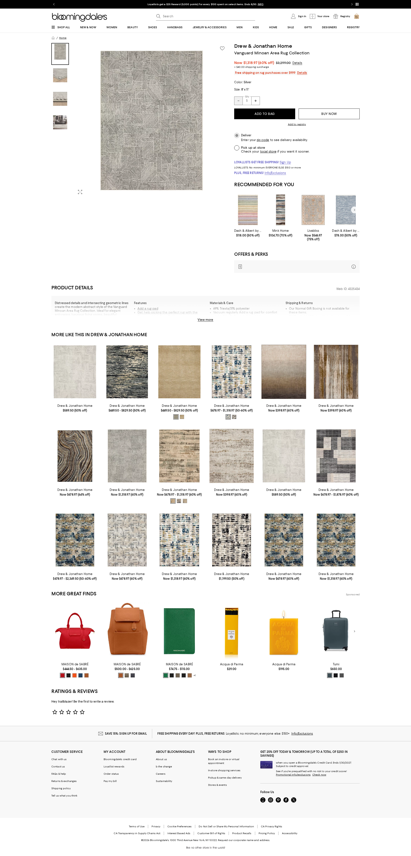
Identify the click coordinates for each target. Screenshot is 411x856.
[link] (248, 233)
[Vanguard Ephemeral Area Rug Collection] (179, 456)
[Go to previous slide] (54, 4)
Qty (247, 96)
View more (205, 319)
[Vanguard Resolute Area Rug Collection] (336, 456)
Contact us (58, 766)
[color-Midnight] (228, 417)
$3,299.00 (283, 63)
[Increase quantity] (255, 101)
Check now (319, 774)
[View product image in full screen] (80, 192)
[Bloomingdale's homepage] (53, 38)
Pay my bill (110, 781)
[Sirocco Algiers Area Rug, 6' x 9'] (283, 456)
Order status (111, 773)
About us (161, 759)
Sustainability (164, 781)
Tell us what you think (64, 795)
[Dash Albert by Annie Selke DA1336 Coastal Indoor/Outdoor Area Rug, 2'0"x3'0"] (346, 210)
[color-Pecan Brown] (86, 675)
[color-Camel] (173, 501)
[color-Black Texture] (336, 675)
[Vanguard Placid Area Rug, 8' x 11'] (336, 540)
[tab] (60, 54)
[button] (140, 120)
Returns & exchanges (64, 781)
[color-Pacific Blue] (80, 675)
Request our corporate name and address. (244, 840)
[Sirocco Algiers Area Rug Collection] (74, 371)
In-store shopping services (224, 770)
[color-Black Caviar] (68, 675)
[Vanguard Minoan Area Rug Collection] (127, 456)
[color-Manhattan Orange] (74, 675)
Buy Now (329, 114)
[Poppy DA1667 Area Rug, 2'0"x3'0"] (248, 210)
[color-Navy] (179, 501)
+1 (195, 675)
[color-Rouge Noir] (184, 675)
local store (268, 151)
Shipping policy (61, 788)
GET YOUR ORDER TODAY (164, 4)
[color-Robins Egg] (185, 501)
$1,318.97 (258, 63)
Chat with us (59, 759)
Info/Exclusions (275, 173)
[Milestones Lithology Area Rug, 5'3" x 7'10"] (336, 371)
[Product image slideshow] (151, 120)
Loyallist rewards (114, 766)
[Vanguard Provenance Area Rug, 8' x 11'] (179, 540)
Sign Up (285, 162)
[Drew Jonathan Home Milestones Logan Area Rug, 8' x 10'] (74, 456)
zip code (263, 140)
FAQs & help (58, 773)
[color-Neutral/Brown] (176, 417)
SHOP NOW (255, 4)
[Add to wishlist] (222, 48)
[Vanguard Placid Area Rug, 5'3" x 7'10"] (283, 540)
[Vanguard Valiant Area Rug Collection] (127, 540)
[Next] (354, 210)
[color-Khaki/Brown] (182, 417)
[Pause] (357, 4)
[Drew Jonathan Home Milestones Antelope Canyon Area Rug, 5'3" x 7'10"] (231, 456)
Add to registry (297, 124)
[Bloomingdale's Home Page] (79, 17)
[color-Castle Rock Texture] (342, 675)
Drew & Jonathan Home (263, 46)
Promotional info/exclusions (293, 774)
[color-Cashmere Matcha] (178, 675)
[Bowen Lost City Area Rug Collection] (179, 371)
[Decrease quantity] (238, 101)
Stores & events (217, 784)
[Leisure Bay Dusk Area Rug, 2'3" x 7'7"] (280, 210)
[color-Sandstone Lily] (190, 675)
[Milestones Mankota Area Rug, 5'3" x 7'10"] (283, 371)
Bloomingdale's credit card (120, 759)
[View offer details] (297, 266)
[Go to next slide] (351, 4)
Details (297, 63)
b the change (164, 766)
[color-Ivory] (234, 417)
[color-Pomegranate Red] (62, 675)
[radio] (176, 417)
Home (62, 37)
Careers (160, 773)
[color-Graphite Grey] (133, 675)
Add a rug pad (147, 308)
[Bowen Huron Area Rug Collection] (127, 371)
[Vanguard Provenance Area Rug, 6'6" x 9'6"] (231, 540)
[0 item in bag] (357, 16)
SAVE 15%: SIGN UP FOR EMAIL (126, 733)
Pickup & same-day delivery (225, 777)
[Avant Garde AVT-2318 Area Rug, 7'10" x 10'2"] (313, 210)
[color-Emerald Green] (166, 675)
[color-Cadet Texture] (330, 675)
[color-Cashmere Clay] (127, 675)
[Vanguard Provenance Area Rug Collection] (231, 371)
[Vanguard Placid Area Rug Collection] (74, 540)
